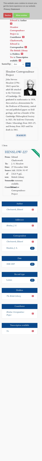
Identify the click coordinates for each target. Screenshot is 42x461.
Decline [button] (8, 15)
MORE (21, 136)
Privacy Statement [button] (12, 9)
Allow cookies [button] (21, 15)
